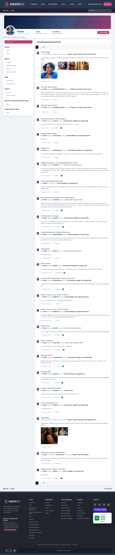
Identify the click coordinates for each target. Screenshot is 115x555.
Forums (47, 502)
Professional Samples (83, 518)
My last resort (45, 326)
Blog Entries (9, 80)
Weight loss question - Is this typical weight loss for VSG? (59, 163)
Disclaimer (56, 544)
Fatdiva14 (56, 405)
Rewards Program (34, 527)
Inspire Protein (65, 508)
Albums (8, 68)
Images (8, 62)
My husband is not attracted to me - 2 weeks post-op (58, 197)
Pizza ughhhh (45, 249)
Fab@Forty (56, 297)
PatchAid (63, 502)
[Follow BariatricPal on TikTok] (108, 505)
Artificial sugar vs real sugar (50, 216)
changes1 (55, 218)
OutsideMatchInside (59, 89)
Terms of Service (41, 544)
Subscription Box (34, 524)
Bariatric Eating (65, 513)
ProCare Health (65, 510)
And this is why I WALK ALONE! (51, 388)
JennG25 (55, 328)
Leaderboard (48, 505)
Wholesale (80, 516)
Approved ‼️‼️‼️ (47, 355)
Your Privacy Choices (66, 544)
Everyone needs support (49, 133)
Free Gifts (32, 538)
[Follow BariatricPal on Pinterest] (104, 505)
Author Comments (11, 95)
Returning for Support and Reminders (53, 452)
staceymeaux (57, 135)
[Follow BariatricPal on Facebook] (95, 505)
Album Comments (11, 72)
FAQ (30, 516)
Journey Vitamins (66, 516)
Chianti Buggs (45, 52)
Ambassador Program (35, 532)
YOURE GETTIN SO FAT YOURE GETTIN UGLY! (55, 232)
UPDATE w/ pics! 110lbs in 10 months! (53, 469)
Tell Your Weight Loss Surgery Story (67, 183)
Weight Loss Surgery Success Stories (81, 89)
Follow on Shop (101, 509)
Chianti (70, 54)
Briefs (8, 112)
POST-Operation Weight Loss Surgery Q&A (76, 121)
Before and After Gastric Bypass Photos (84, 420)
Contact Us (80, 510)
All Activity (9, 42)
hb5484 (55, 471)
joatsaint (55, 374)
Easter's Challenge (47, 340)
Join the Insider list (10, 529)
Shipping (79, 502)
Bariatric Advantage (66, 518)
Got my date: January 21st (49, 403)
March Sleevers (46, 263)
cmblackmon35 (57, 150)
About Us (31, 502)
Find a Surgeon (49, 510)
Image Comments (11, 65)
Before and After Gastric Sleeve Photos (84, 54)
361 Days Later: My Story (49, 87)
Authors (8, 92)
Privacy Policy (50, 544)
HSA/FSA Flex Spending (33, 508)
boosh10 (55, 121)
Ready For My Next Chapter (81, 454)
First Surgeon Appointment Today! (52, 181)
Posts (7, 54)
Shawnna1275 (60, 454)
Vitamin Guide (33, 522)
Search (47, 513)
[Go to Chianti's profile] (37, 53)
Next (44, 47)
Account (79, 508)
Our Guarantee (81, 513)
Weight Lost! (45, 148)
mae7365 (55, 165)
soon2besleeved (57, 357)
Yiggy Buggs (45, 418)
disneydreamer (57, 280)
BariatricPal (64, 505)
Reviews (31, 519)
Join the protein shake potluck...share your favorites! (58, 278)
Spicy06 (55, 265)
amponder (56, 390)
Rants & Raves (69, 390)
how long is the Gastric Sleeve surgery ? (53, 119)
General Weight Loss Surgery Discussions (78, 135)
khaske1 (55, 251)
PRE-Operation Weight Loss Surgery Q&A (75, 265)
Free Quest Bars (46, 372)
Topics (8, 50)
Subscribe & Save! (34, 530)
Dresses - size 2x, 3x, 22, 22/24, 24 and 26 (54, 295)
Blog (30, 505)
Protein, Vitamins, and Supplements (74, 374)
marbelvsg (56, 199)
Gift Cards (32, 535)
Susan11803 (56, 343)
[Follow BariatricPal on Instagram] (99, 505)
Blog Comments (10, 84)
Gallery (47, 508)
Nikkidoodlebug (57, 234)
